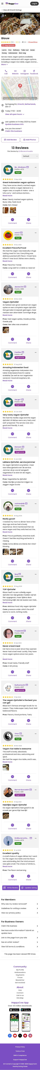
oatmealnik (20, 503)
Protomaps (12, 98)
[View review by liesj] (8, 577)
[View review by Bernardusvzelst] (8, 792)
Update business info (14, 124)
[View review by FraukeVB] (8, 633)
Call (5, 73)
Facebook (34, 73)
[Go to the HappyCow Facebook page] (10, 1036)
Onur (17, 733)
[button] (20, 86)
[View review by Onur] (8, 736)
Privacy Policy (20, 1047)
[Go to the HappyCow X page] (20, 1036)
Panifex (18, 352)
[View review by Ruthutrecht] (8, 688)
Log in (34, 3)
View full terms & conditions (12, 946)
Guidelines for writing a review (13, 908)
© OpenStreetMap (22, 98)
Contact (20, 993)
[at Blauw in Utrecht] (6, 330)
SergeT (18, 399)
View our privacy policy (11, 913)
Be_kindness (20, 167)
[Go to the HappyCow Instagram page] (30, 1036)
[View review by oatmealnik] (8, 506)
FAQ (20, 990)
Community (20, 966)
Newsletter (20, 980)
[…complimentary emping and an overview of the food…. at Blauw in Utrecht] (13, 552)
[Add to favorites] (37, 15)
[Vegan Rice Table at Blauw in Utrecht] (6, 767)
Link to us (20, 995)
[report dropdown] (35, 167)
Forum (20, 977)
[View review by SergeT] (8, 402)
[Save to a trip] (33, 15)
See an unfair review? (10, 942)
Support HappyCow (20, 1060)
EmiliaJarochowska (26, 151)
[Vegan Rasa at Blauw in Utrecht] (13, 210)
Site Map (20, 998)
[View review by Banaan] (8, 450)
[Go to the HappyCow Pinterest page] (25, 1036)
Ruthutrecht (20, 685)
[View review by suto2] (8, 235)
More (3, 64)
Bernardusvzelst (22, 789)
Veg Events (20, 975)
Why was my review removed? (14, 904)
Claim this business (13, 131)
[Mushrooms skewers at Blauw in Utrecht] (6, 210)
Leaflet (6, 98)
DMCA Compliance (20, 1055)
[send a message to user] (28, 167)
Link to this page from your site (14, 937)
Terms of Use (20, 1051)
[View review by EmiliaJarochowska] (8, 841)
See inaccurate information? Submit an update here (17, 931)
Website (15, 73)
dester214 (19, 287)
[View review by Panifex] (8, 355)
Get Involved (20, 983)
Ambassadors (20, 972)
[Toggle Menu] (2, 3)
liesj (16, 574)
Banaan (18, 447)
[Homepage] (11, 3)
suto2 (17, 232)
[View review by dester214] (8, 289)
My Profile (20, 970)
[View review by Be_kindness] (8, 170)
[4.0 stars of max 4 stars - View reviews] (6, 42)
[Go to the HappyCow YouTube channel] (15, 1036)
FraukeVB (19, 631)
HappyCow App (20, 1002)
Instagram (24, 73)
